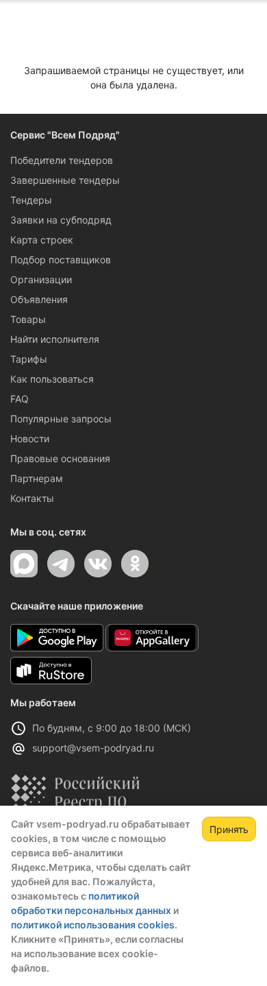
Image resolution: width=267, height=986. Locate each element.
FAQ (19, 399)
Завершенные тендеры (65, 180)
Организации (41, 279)
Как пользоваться (52, 379)
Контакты (32, 498)
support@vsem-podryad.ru (93, 748)
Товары (28, 319)
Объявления (39, 299)
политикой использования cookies (93, 924)
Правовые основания (60, 458)
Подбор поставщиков (60, 259)
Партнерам (36, 478)
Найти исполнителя (54, 339)
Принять (229, 829)
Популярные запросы (61, 418)
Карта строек (41, 239)
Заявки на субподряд (61, 220)
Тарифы (28, 359)
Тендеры (31, 200)
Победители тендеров (61, 160)
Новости (29, 438)
